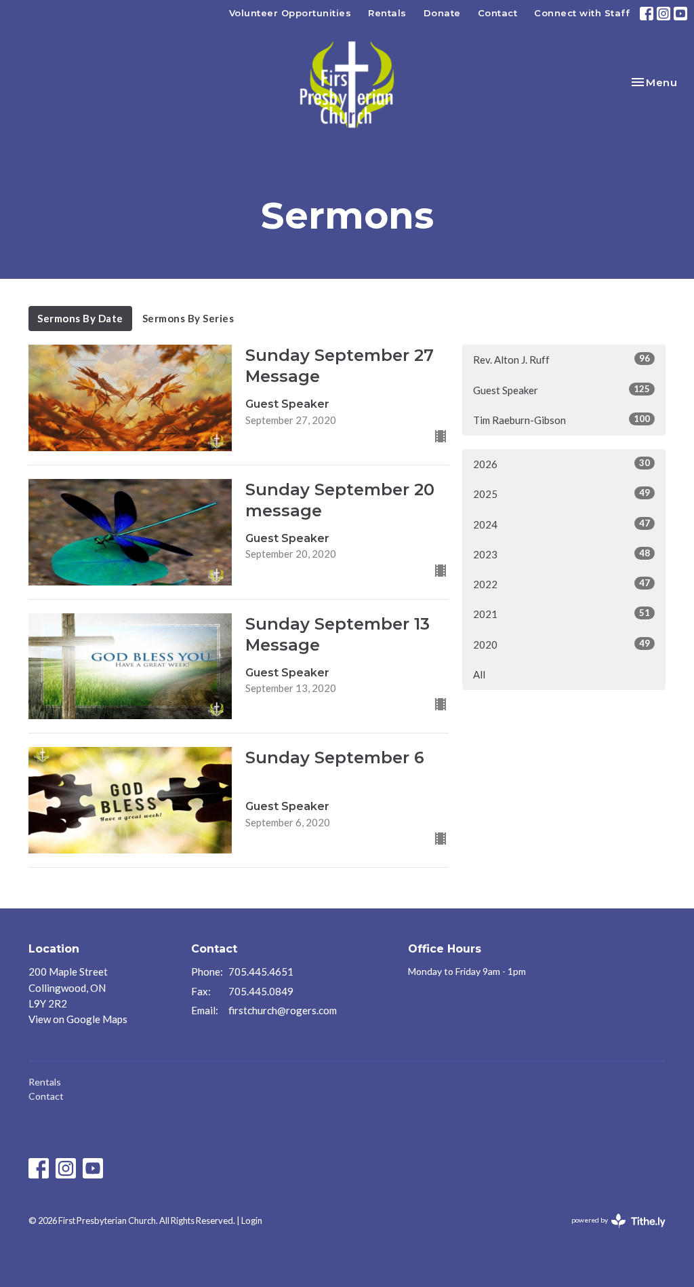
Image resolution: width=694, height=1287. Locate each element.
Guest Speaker (561, 389)
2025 (561, 493)
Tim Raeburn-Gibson (561, 419)
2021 (561, 613)
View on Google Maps (77, 1019)
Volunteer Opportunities (290, 12)
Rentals (387, 12)
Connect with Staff (582, 12)
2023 (561, 554)
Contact (498, 12)
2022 (561, 583)
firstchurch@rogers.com (282, 1010)
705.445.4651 (260, 971)
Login (251, 1220)
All (479, 674)
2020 (561, 644)
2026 (561, 463)
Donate (442, 12)
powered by (611, 1232)
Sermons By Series (188, 318)
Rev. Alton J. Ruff (561, 359)
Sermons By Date (80, 318)
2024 (561, 524)
